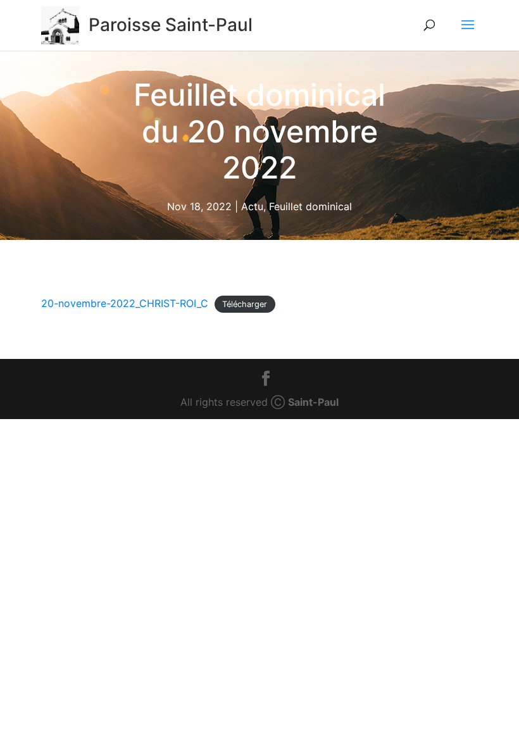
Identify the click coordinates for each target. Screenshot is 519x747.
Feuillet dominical (310, 205)
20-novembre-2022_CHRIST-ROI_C (124, 303)
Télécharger (244, 304)
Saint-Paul (313, 402)
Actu (252, 205)
